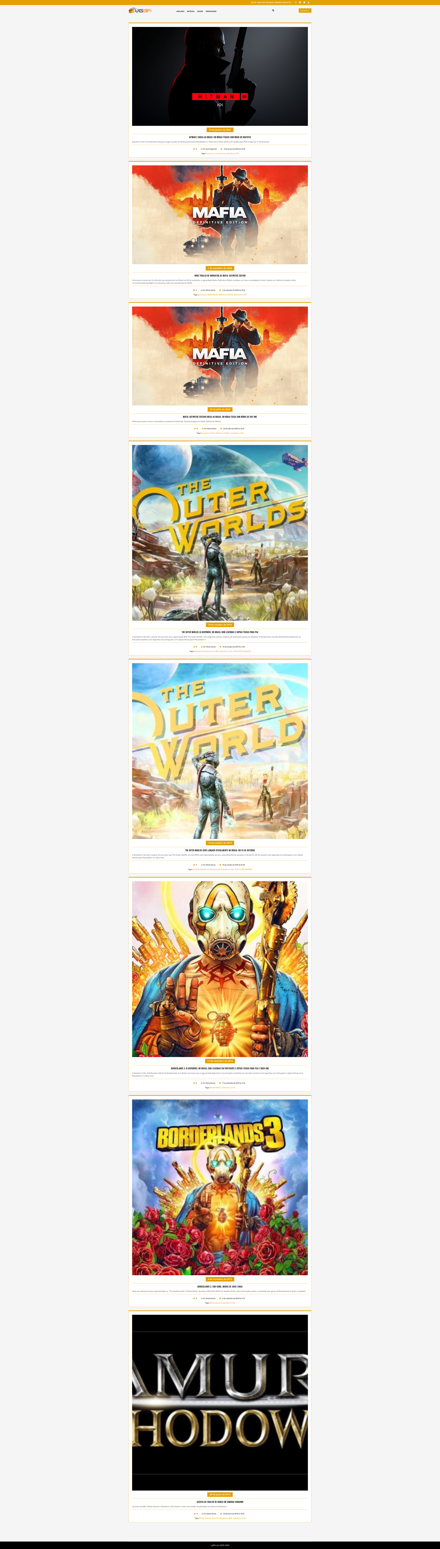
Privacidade (211, 11)
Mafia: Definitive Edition (223, 295)
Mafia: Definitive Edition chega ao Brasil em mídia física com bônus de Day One (220, 417)
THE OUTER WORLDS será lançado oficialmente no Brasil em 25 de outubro (220, 850)
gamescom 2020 (205, 295)
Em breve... (305, 10)
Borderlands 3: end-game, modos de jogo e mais (220, 1286)
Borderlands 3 (215, 1087)
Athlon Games (205, 1518)
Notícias (190, 11)
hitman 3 (209, 153)
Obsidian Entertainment (204, 651)
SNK (230, 1518)
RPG (217, 651)
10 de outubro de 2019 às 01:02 (233, 865)
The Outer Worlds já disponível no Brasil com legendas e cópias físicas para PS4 (220, 632)
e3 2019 (195, 869)
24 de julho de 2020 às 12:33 (233, 429)
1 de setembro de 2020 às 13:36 (233, 290)
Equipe (200, 11)
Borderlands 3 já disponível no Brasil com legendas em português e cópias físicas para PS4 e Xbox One (220, 1068)
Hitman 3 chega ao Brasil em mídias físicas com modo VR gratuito (220, 137)
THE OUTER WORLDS (242, 651)
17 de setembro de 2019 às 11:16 (233, 1083)
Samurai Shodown (220, 1518)
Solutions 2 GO (232, 153)
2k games (205, 433)
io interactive (220, 153)
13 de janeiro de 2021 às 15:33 (234, 149)
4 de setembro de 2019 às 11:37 (233, 1298)
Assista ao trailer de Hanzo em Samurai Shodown (220, 1502)
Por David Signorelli (210, 149)
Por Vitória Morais (209, 290)
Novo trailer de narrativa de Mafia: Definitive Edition (220, 275)
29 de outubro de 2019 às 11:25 (233, 647)
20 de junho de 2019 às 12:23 (233, 1514)
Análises (180, 11)
